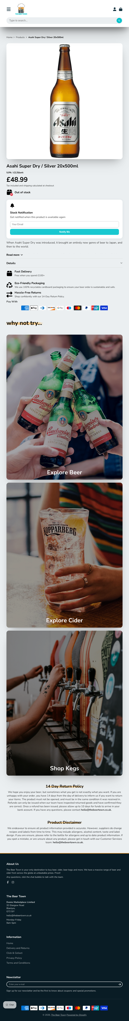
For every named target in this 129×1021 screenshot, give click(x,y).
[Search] (119, 20)
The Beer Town (58, 1014)
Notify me (64, 231)
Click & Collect (14, 953)
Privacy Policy (14, 958)
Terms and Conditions (18, 962)
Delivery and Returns (17, 948)
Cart (121, 9)
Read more (13, 254)
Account (115, 9)
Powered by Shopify (77, 1014)
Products (20, 37)
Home (9, 37)
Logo (21, 9)
